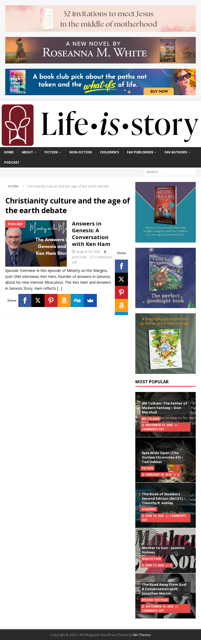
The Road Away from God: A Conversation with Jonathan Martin (164, 589)
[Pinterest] (121, 292)
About (27, 152)
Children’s (109, 152)
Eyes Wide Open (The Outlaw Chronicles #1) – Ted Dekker (162, 457)
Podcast (11, 162)
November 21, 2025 (159, 425)
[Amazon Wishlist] (121, 305)
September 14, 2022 (159, 606)
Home (9, 152)
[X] (121, 279)
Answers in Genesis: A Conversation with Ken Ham (91, 234)
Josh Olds (79, 257)
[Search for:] (169, 171)
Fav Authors (176, 152)
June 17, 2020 (155, 565)
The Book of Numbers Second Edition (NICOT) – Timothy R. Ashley (163, 498)
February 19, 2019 (158, 474)
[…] (59, 288)
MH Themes (142, 635)
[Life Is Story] (100, 144)
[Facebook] (121, 266)
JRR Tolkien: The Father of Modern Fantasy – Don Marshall (164, 408)
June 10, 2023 (155, 516)
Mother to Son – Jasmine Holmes (163, 550)
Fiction (51, 152)
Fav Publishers (140, 152)
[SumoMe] (90, 300)
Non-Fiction (80, 152)
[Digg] (77, 300)
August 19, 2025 (88, 251)
